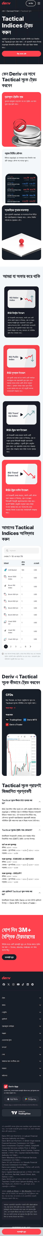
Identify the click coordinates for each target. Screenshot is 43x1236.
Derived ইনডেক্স (13, 11)
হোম (3, 11)
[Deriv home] (6, 3)
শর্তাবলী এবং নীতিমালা (13, 1191)
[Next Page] (30, 646)
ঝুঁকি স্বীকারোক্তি (27, 1191)
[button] (39, 3)
